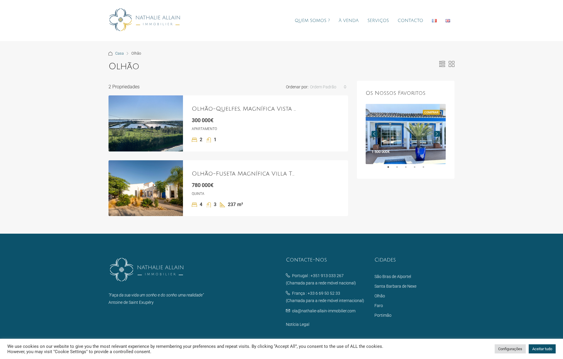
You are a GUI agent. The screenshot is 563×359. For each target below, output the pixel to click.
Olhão (379, 296)
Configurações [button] (510, 349)
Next (437, 134)
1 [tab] (391, 169)
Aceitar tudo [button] (542, 349)
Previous (374, 134)
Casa (119, 53)
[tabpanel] (406, 134)
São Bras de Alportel (392, 276)
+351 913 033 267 (327, 275)
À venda (349, 20)
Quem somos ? (312, 20)
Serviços (378, 20)
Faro (378, 305)
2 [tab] (400, 169)
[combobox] (328, 87)
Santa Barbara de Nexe (395, 286)
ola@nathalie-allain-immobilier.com (323, 311)
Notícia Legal (297, 324)
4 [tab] (417, 169)
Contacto (410, 20)
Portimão (382, 315)
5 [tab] (426, 169)
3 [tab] (409, 169)
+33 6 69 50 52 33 (324, 293)
